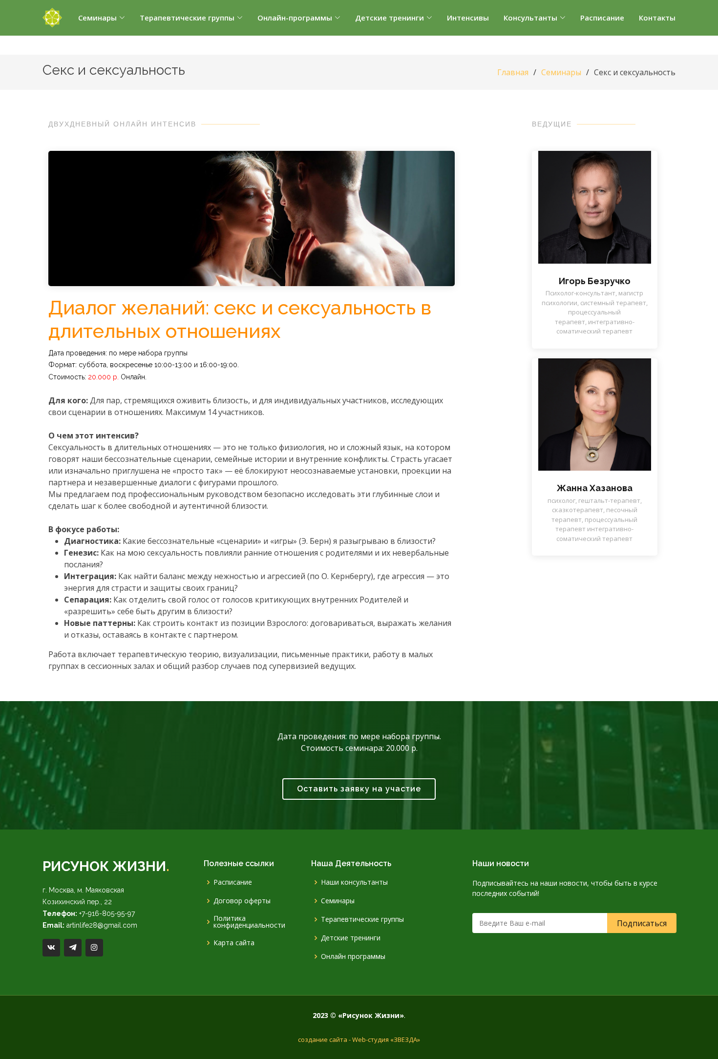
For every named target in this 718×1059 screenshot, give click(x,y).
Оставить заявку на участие (359, 788)
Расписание (232, 882)
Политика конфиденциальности (249, 922)
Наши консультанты (354, 882)
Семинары (561, 72)
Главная (512, 72)
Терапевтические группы (362, 919)
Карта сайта (233, 942)
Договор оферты (242, 900)
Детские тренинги (350, 937)
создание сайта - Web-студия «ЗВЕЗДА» (359, 1039)
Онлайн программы (353, 956)
